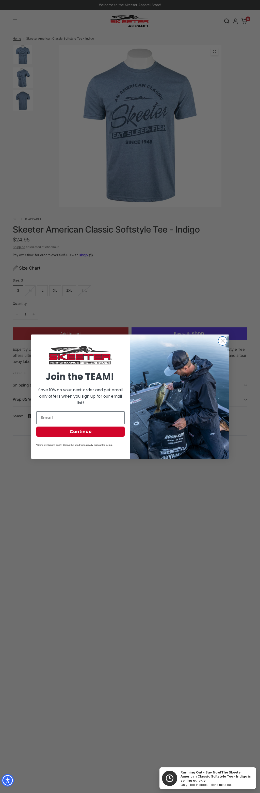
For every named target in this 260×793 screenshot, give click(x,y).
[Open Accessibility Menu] (7, 780)
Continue (81, 431)
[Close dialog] (222, 341)
